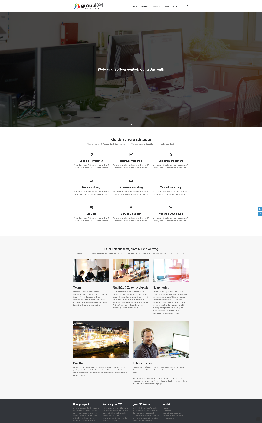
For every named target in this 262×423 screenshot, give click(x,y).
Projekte (156, 6)
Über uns (145, 6)
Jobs (167, 6)
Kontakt (175, 6)
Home (135, 6)
